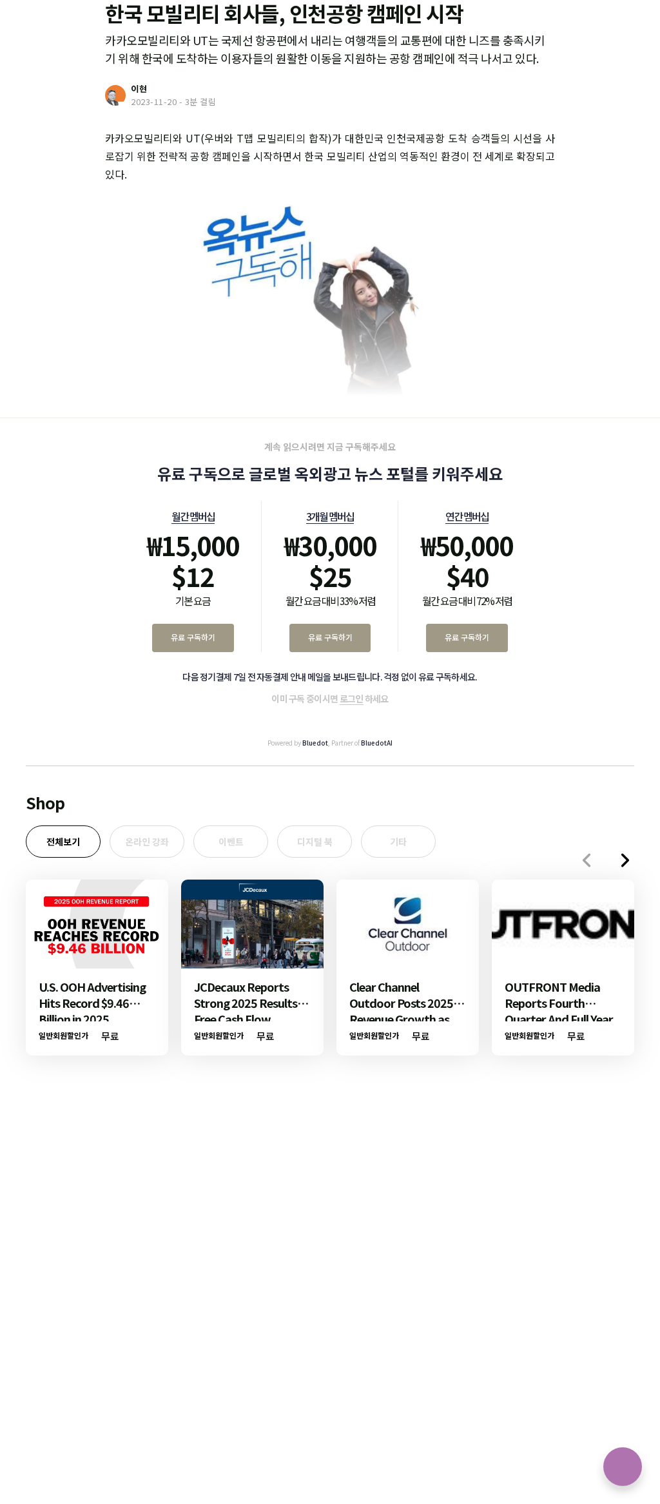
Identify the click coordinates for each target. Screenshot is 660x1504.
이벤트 (231, 841)
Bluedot (315, 742)
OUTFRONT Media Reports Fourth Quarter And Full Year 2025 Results (559, 1010)
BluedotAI (377, 742)
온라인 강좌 (147, 841)
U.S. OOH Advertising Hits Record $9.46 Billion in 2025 (92, 1002)
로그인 (352, 698)
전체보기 (63, 841)
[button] (625, 860)
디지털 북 (315, 841)
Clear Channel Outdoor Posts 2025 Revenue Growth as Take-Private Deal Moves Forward (401, 1018)
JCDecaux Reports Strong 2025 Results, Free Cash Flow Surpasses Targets (247, 1010)
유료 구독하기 (193, 636)
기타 (398, 841)
